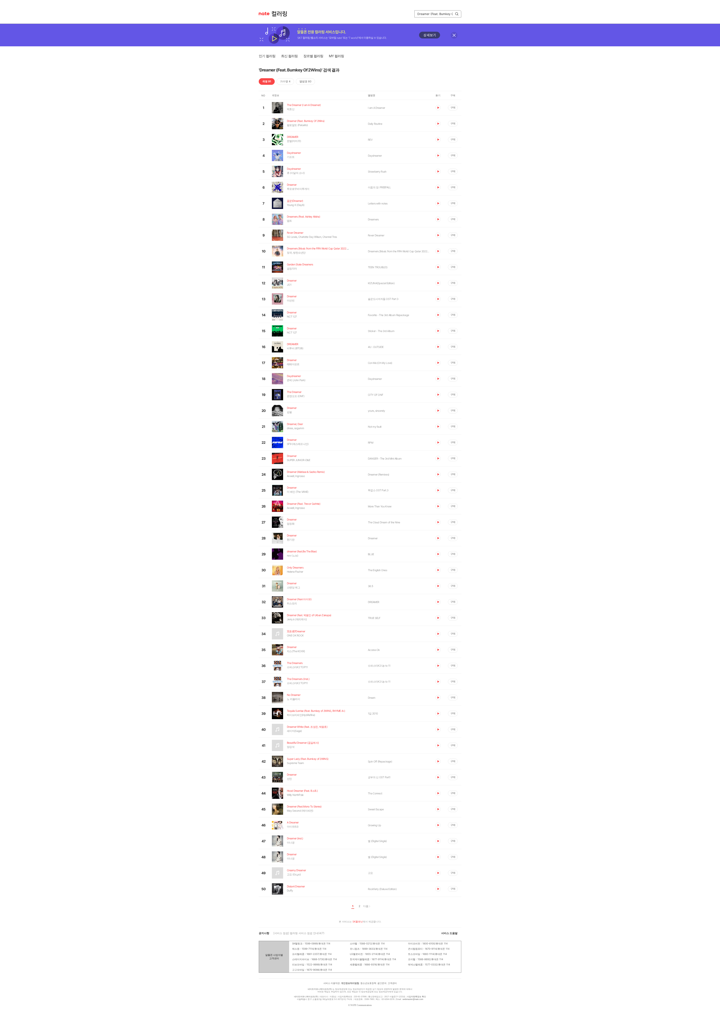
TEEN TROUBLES (377, 267)
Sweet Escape (376, 809)
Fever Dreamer (376, 235)
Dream (371, 697)
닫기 (454, 35)
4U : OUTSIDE (376, 347)
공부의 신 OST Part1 (379, 777)
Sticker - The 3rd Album (381, 331)
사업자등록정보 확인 (416, 996)
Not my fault (375, 426)
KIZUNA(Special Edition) (381, 283)
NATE (264, 13)
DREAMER (373, 602)
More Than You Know (379, 506)
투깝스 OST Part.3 (378, 490)
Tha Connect (375, 793)
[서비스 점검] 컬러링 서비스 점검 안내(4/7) (298, 933)
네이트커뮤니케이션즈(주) (320, 989)
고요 (370, 872)
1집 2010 (373, 713)
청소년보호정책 (368, 983)
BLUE (371, 554)
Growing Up (374, 825)
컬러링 (281, 14)
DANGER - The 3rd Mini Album (384, 458)
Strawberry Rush (377, 171)
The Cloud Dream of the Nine (384, 522)
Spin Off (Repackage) (380, 761)
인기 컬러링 (267, 56)
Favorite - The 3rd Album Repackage (388, 315)
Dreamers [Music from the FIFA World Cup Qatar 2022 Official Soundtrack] (399, 251)
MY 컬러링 (336, 56)
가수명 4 (285, 81)
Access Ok (374, 649)
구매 (452, 107)
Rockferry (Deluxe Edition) (382, 889)
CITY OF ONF (375, 394)
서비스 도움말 (449, 933)
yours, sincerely (376, 410)
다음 (365, 906)
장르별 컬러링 (313, 56)
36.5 (370, 586)
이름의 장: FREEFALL (379, 187)
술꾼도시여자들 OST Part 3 (383, 298)
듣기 (438, 107)
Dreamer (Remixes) (378, 474)
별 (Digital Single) (377, 841)
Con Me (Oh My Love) (380, 362)
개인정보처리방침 (350, 983)
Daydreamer (375, 155)
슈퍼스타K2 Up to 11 (379, 665)
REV (370, 139)
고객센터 (392, 983)
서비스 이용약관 (331, 983)
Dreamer (372, 538)
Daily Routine (375, 123)
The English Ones (377, 570)
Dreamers (373, 219)
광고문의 (381, 983)
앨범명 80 (305, 81)
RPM (370, 442)
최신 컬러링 (289, 56)
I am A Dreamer (376, 107)
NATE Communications (361, 1005)
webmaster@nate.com (413, 999)
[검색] (456, 13)
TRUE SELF (374, 618)
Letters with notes (377, 203)
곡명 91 (266, 81)
